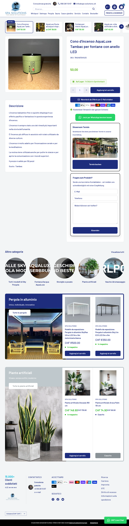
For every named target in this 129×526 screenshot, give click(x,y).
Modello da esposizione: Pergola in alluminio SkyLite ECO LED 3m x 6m (106, 332)
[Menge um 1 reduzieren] (73, 90)
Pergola (51, 13)
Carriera (104, 481)
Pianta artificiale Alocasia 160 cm (77, 404)
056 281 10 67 (65, 3)
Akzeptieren (94, 523)
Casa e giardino (67, 13)
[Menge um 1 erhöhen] (86, 90)
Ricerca (104, 477)
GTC (103, 488)
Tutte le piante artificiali (23, 386)
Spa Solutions (71, 326)
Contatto (85, 13)
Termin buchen (95, 164)
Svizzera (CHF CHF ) (13, 514)
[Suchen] (93, 9)
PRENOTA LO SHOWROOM (114, 13)
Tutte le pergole (20, 312)
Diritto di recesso (108, 492)
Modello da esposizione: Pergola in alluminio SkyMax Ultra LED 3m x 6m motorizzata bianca (76, 333)
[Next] (121, 26)
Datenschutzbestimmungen (78, 523)
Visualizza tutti (117, 252)
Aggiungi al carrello (105, 90)
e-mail (38, 492)
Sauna (57, 13)
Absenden (95, 230)
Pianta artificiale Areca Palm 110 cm (107, 404)
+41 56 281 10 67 (40, 489)
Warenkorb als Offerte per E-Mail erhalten (97, 100)
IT (107, 7)
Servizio (77, 13)
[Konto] (114, 6)
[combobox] (107, 6)
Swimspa (43, 13)
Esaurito (107, 455)
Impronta (105, 484)
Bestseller (94, 13)
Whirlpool (34, 13)
